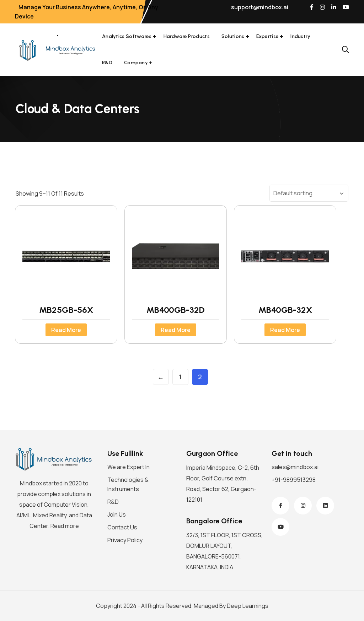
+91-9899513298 (294, 480)
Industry (300, 36)
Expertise (267, 36)
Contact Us (122, 527)
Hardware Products (187, 36)
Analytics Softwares (127, 36)
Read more (66, 330)
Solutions (233, 36)
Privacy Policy (125, 540)
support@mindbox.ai (259, 7)
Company (136, 63)
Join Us (116, 514)
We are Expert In (128, 467)
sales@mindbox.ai (295, 467)
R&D (107, 63)
